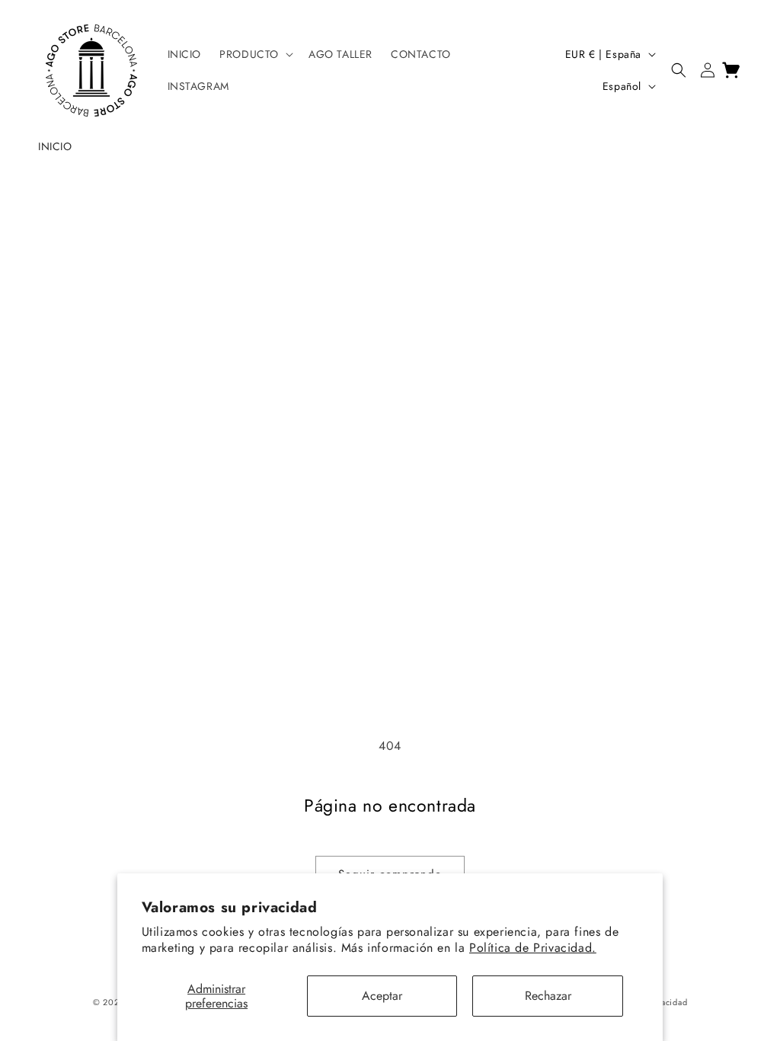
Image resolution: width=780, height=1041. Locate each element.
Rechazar (548, 995)
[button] (254, 54)
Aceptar (382, 995)
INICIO (55, 146)
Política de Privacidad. (532, 947)
